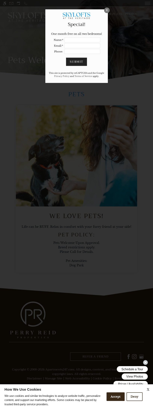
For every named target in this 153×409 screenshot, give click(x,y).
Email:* (58, 45)
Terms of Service (83, 76)
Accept (116, 396)
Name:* (58, 40)
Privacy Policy (61, 76)
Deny (134, 396)
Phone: (58, 51)
